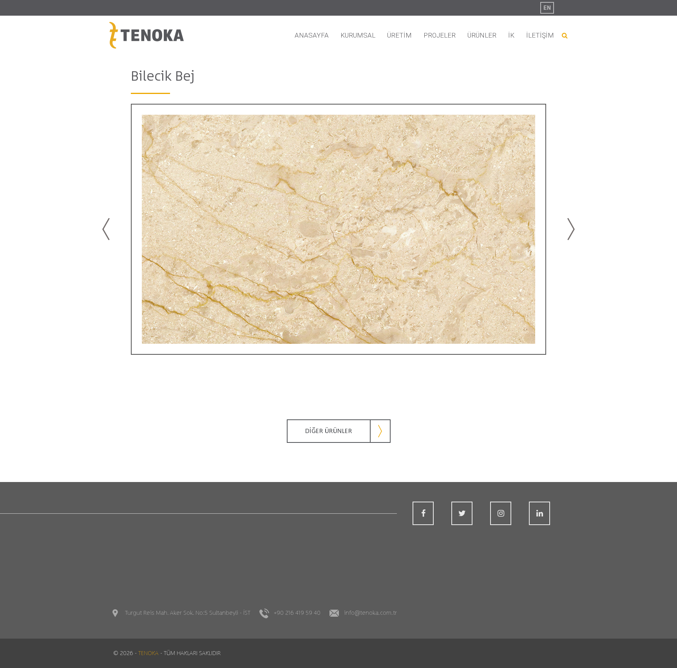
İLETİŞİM (540, 35)
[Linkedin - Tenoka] (539, 513)
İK (511, 35)
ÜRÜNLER (481, 35)
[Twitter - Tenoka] (461, 513)
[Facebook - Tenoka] (423, 513)
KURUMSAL (357, 35)
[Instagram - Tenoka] (500, 513)
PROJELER (440, 35)
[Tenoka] (146, 35)
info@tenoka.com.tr (370, 613)
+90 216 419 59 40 (297, 613)
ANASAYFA (312, 35)
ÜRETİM (399, 35)
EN (547, 7)
